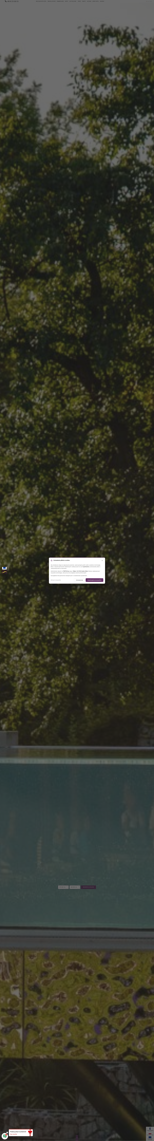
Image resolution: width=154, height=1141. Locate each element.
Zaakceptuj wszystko (94, 580)
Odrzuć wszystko (56, 580)
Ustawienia (79, 580)
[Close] (102, 560)
